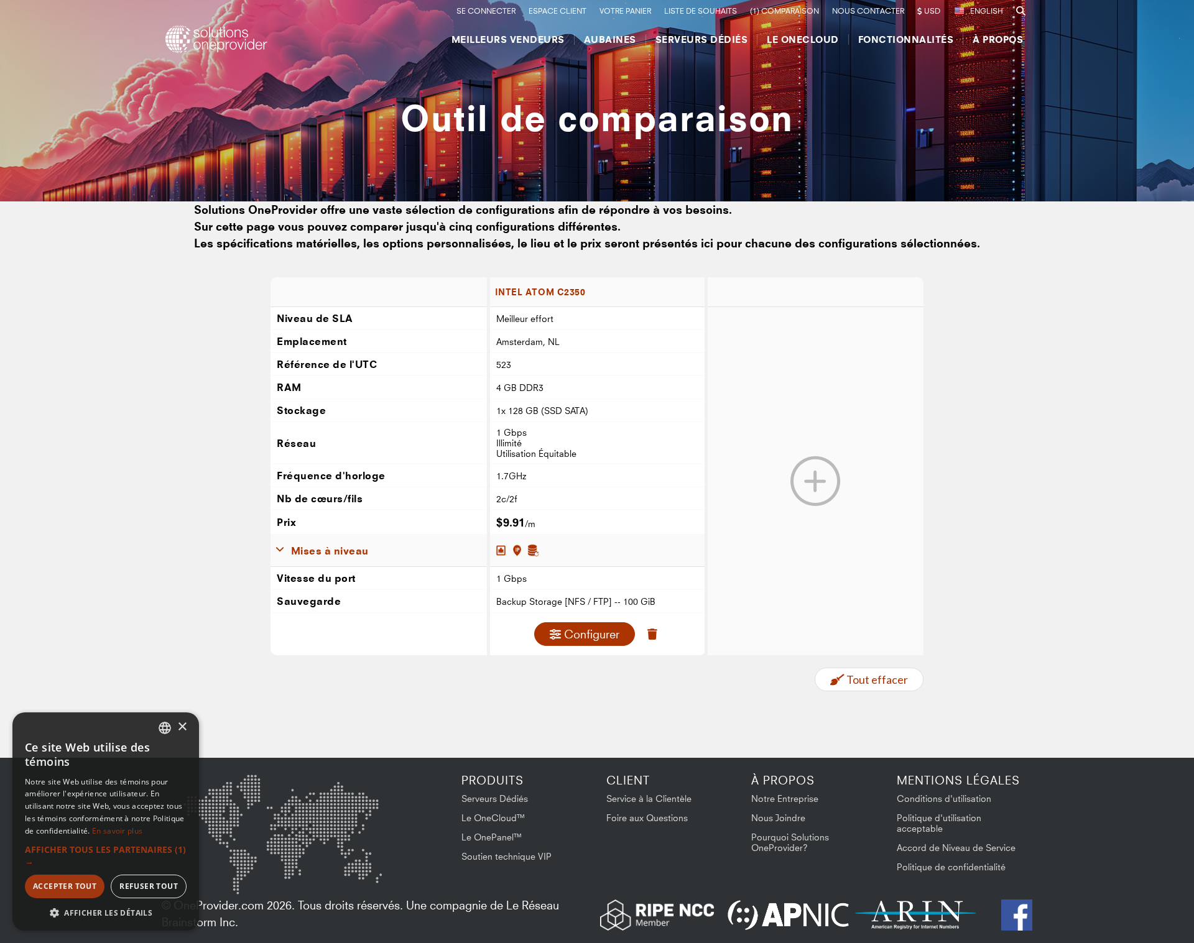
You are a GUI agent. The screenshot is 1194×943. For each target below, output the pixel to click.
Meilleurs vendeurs (508, 39)
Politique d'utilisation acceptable (939, 823)
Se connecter (486, 11)
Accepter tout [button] (64, 886)
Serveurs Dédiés (701, 39)
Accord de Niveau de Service (956, 847)
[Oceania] (362, 870)
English (986, 11)
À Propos (998, 39)
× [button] (182, 727)
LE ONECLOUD (803, 39)
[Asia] (345, 807)
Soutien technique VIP (506, 856)
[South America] (216, 872)
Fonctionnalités (906, 39)
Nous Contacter (868, 11)
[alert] (105, 821)
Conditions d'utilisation (944, 798)
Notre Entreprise (784, 798)
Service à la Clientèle (649, 798)
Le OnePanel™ (491, 837)
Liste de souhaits (700, 11)
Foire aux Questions (647, 817)
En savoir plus (117, 831)
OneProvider (218, 39)
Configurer (591, 634)
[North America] (216, 809)
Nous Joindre (778, 817)
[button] (106, 855)
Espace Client (557, 11)
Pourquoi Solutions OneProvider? (790, 842)
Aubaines (610, 39)
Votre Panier (625, 11)
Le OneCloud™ (493, 817)
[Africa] (290, 864)
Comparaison (784, 11)
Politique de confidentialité (951, 867)
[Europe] (282, 802)
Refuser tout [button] (148, 886)
